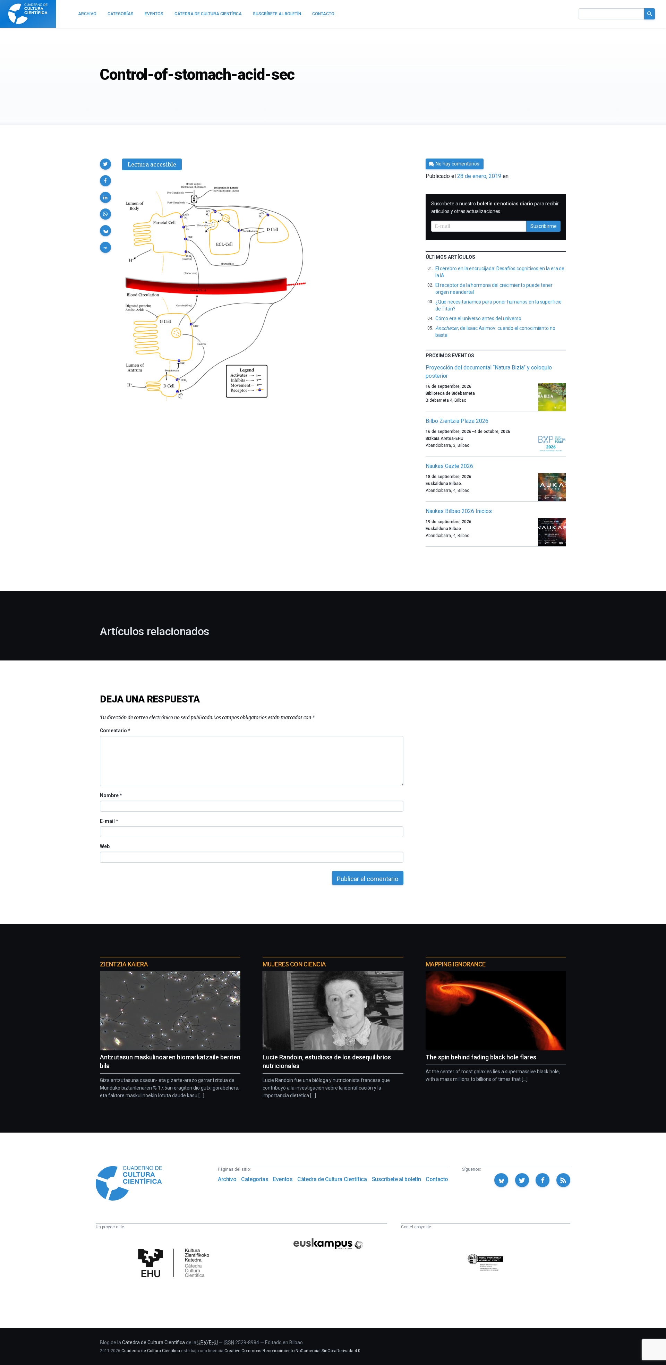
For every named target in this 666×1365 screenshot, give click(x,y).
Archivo (227, 1179)
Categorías (254, 1179)
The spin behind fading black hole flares (481, 1057)
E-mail (109, 821)
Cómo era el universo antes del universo (478, 318)
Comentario (115, 730)
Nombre (110, 795)
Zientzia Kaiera (124, 964)
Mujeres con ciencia (294, 964)
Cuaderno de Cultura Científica (150, 1350)
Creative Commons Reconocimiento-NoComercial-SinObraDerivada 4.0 (292, 1350)
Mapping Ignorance (456, 964)
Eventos (282, 1179)
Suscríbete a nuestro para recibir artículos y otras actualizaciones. (495, 207)
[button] (105, 164)
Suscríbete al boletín (396, 1179)
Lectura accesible (152, 164)
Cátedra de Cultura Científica (332, 1179)
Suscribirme (543, 226)
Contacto (437, 1179)
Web (105, 846)
